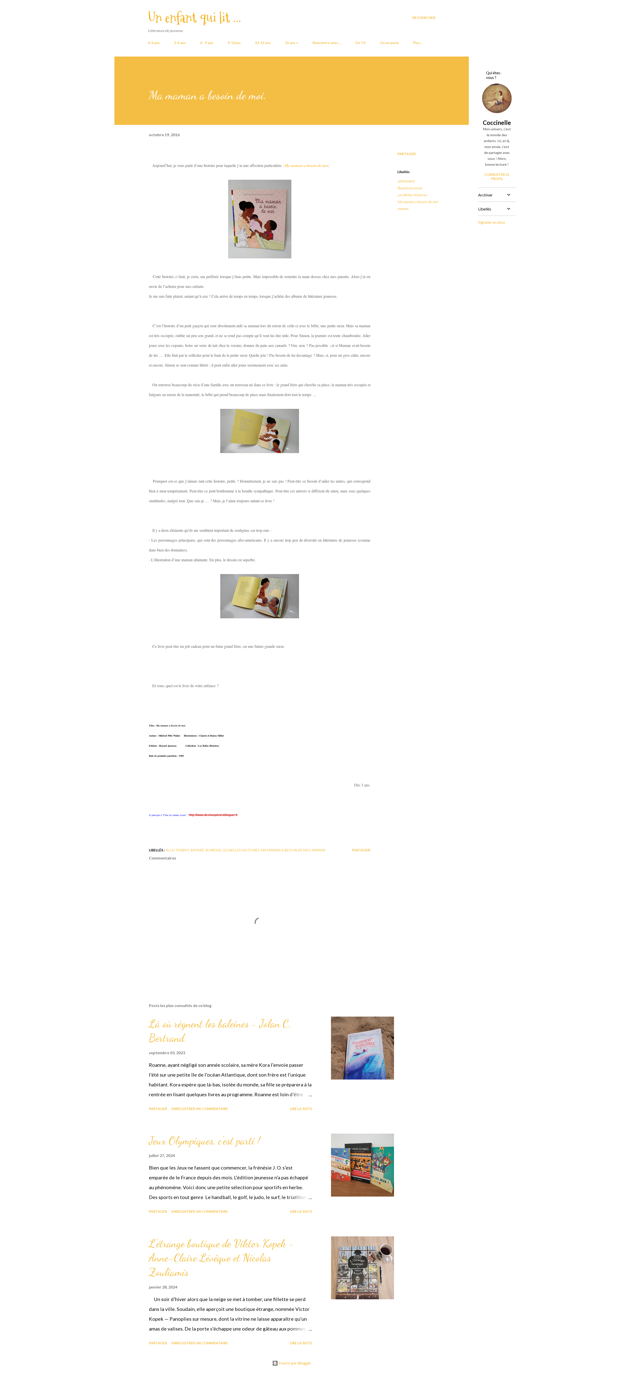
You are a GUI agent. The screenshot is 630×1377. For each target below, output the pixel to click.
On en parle (389, 43)
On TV (360, 43)
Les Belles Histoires (412, 195)
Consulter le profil (496, 176)
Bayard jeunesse (409, 188)
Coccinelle (497, 122)
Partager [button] (406, 154)
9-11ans (234, 43)
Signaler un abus (491, 222)
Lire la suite (301, 1109)
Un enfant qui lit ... (194, 17)
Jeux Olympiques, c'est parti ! (204, 1140)
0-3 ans (154, 43)
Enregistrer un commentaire (200, 1109)
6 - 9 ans (206, 43)
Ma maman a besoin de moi (417, 202)
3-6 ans (180, 43)
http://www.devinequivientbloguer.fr (213, 815)
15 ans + (291, 43)
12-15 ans (263, 43)
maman (402, 209)
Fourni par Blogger (294, 1363)
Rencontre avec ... (327, 43)
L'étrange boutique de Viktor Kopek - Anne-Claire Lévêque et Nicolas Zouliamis (221, 1258)
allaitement (405, 181)
